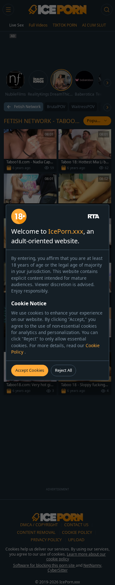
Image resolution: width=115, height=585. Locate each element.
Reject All (63, 370)
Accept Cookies (29, 370)
